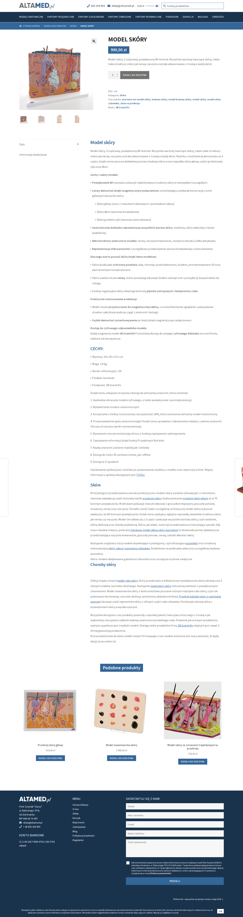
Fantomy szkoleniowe (91, 16)
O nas (76, 809)
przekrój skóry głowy (195, 498)
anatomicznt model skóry (136, 99)
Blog (75, 831)
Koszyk (76, 818)
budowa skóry (159, 99)
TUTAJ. (140, 475)
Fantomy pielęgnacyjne (60, 16)
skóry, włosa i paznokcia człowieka (129, 548)
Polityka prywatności (84, 835)
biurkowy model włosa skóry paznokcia (154, 530)
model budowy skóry (179, 99)
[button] (94, 41)
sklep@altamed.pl (123, 5)
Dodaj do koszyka (135, 75)
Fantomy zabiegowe (119, 16)
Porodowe (172, 16)
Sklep (76, 813)
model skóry (199, 99)
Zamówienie (79, 826)
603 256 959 (98, 5)
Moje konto (78, 822)
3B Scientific (123, 107)
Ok (220, 911)
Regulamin (78, 840)
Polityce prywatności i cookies (192, 912)
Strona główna (31, 26)
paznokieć (191, 543)
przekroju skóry (152, 498)
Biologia (203, 16)
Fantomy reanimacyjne (149, 16)
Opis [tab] (22, 144)
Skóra (73, 26)
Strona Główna (80, 804)
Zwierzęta (218, 16)
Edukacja (188, 16)
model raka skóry (127, 580)
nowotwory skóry (160, 586)
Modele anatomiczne (31, 16)
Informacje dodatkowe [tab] (33, 154)
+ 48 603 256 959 (31, 826)
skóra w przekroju (130, 103)
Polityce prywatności (161, 873)
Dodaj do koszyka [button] (50, 758)
